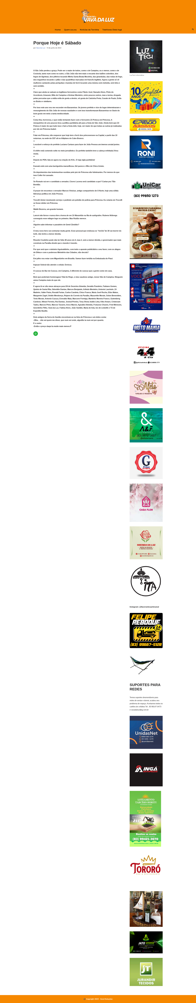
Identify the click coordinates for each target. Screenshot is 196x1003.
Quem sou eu (70, 30)
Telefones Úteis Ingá (112, 30)
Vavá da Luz (40, 48)
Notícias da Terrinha (89, 30)
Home (58, 30)
